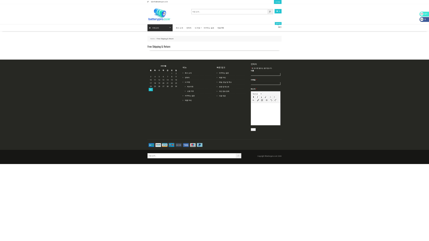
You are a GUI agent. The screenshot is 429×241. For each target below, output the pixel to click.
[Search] (270, 12)
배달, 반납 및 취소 (225, 82)
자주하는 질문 (209, 28)
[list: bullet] (274, 97)
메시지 (254, 89)
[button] (257, 93)
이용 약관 (222, 96)
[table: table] (266, 100)
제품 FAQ (221, 28)
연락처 (188, 28)
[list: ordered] (270, 97)
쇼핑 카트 (190, 91)
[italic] (257, 97)
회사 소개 (179, 28)
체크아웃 (190, 86)
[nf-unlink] (262, 100)
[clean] (265, 97)
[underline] (261, 97)
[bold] (253, 97)
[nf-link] (258, 100)
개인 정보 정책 (224, 91)
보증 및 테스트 (224, 87)
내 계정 (277, 2)
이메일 (254, 80)
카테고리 (155, 28)
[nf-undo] (271, 100)
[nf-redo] (275, 100)
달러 (423, 14)
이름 (252, 71)
